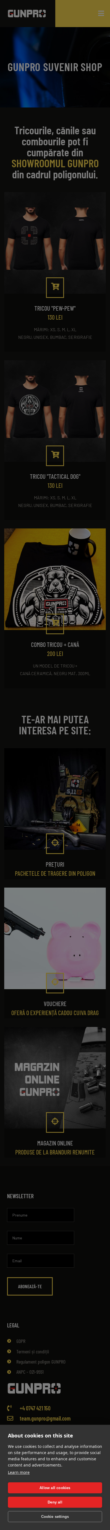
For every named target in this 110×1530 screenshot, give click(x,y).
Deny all (55, 1502)
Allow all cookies (54, 1488)
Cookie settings (55, 1516)
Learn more (19, 1472)
